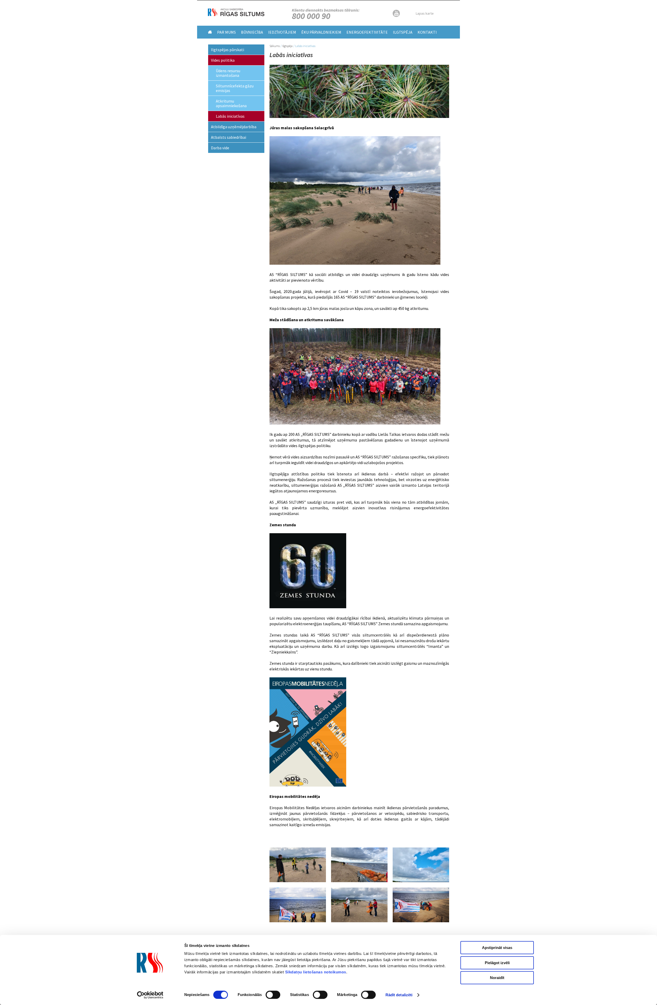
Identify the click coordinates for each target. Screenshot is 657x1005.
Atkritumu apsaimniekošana (231, 103)
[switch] (273, 995)
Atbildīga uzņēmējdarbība (233, 126)
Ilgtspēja (402, 32)
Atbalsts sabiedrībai (228, 137)
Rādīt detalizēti (399, 995)
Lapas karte (425, 13)
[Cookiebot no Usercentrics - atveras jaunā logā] (150, 995)
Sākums (274, 46)
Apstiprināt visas (497, 947)
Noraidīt (497, 977)
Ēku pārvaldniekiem (321, 32)
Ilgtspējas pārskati (227, 49)
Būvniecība (252, 32)
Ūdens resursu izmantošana (228, 73)
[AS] (236, 14)
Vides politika (223, 60)
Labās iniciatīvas (230, 116)
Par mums (226, 32)
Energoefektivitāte (367, 32)
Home (210, 32)
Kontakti (427, 32)
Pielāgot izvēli (497, 963)
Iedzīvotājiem (282, 32)
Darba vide (220, 147)
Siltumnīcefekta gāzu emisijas (235, 88)
